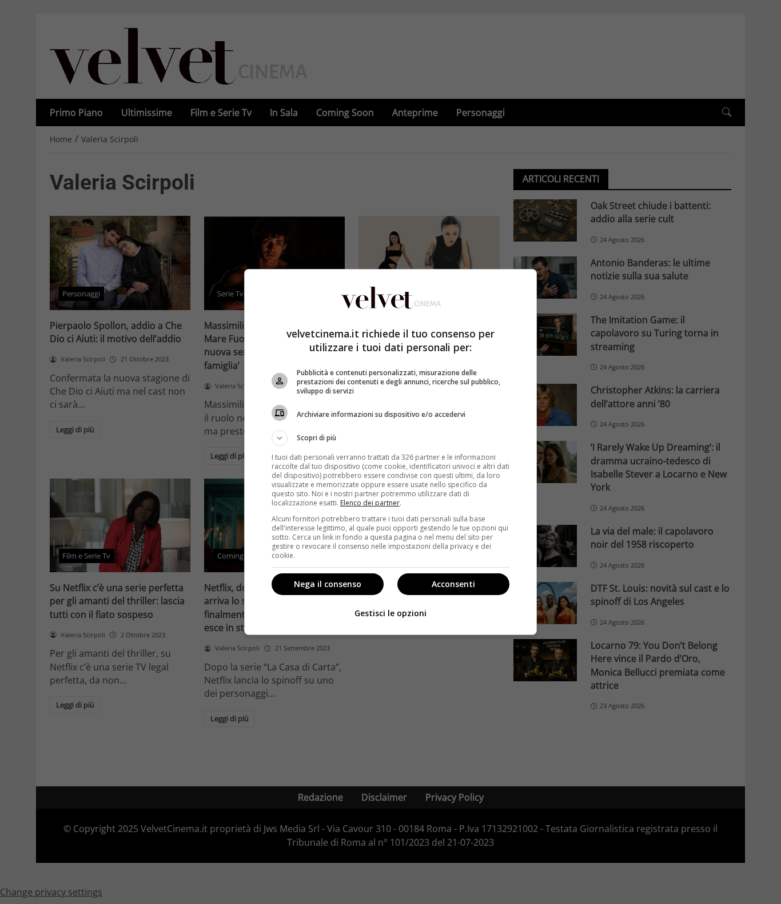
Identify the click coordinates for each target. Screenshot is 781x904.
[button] (390, 438)
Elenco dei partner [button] (370, 503)
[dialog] (390, 452)
